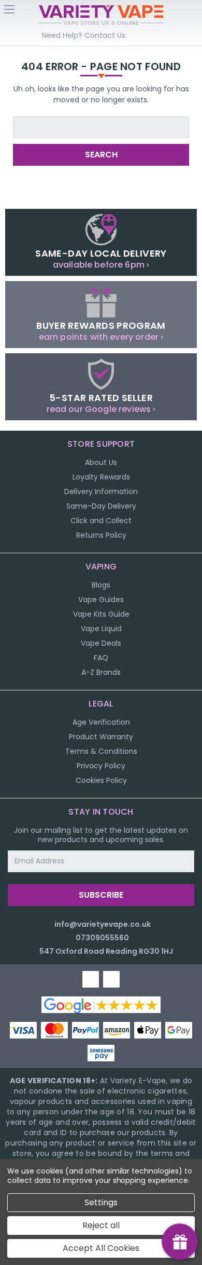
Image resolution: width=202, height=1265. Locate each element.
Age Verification (101, 722)
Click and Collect (101, 520)
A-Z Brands (101, 672)
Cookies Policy (101, 780)
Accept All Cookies (101, 1248)
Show (179, 1241)
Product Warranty (101, 736)
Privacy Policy (101, 766)
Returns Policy (101, 535)
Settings (101, 1202)
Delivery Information (101, 491)
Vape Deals (101, 643)
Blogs (101, 585)
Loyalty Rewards (101, 477)
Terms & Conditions (101, 751)
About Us (101, 462)
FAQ (101, 658)
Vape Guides (101, 599)
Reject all (101, 1225)
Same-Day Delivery (101, 506)
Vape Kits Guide (101, 614)
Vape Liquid (101, 628)
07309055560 (102, 938)
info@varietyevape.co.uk (102, 924)
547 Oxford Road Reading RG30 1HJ (106, 951)
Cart (192, 12)
